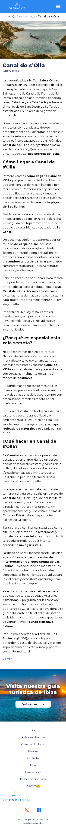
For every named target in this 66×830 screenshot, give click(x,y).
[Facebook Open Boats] (39, 810)
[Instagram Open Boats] (27, 810)
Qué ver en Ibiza (33, 704)
